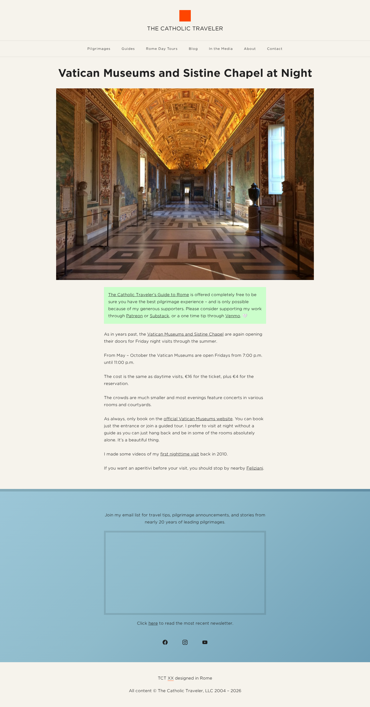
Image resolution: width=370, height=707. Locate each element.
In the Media (221, 49)
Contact (275, 49)
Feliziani (254, 468)
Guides (128, 49)
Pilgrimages (98, 49)
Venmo (232, 315)
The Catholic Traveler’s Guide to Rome (148, 294)
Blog (193, 49)
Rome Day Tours (162, 49)
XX (171, 678)
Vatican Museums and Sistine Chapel (185, 334)
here (153, 623)
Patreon (134, 315)
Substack (159, 315)
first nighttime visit (179, 454)
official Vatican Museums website (198, 418)
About (250, 49)
